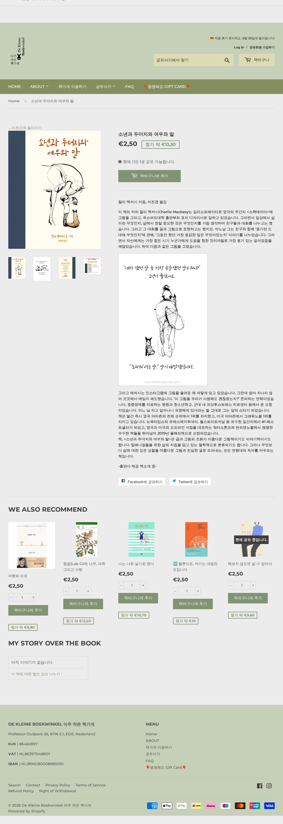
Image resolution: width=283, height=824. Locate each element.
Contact (33, 785)
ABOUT (38, 86)
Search (14, 785)
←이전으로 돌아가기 (25, 127)
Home (14, 86)
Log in (239, 47)
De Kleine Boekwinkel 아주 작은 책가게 (56, 805)
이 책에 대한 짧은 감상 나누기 (35, 674)
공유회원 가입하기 (262, 47)
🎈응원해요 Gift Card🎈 (167, 86)
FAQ (129, 86)
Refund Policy (21, 791)
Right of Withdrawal (57, 791)
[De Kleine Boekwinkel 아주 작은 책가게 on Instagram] (269, 786)
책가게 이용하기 (72, 86)
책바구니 (261, 59)
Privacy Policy (57, 785)
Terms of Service (90, 785)
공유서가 (104, 86)
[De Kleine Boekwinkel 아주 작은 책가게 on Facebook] (260, 786)
